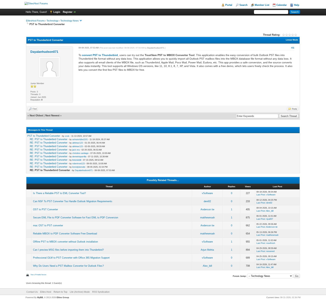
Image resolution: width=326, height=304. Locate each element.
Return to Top (60, 292)
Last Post (260, 194)
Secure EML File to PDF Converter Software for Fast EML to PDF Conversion (75, 217)
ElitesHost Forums (35, 20)
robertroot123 (78, 163)
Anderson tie (207, 209)
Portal (228, 5)
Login (56, 12)
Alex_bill (269, 211)
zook (67, 136)
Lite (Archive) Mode (80, 292)
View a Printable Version (38, 275)
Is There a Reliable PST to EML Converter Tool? (59, 193)
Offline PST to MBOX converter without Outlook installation (65, 241)
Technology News (69, 20)
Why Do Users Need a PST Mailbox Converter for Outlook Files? (68, 265)
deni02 (207, 201)
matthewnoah (207, 217)
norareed (270, 251)
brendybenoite (78, 167)
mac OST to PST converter (48, 225)
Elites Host (45, 292)
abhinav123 (77, 143)
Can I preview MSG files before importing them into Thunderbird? (68, 249)
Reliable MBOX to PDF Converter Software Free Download (65, 233)
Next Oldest (36, 115)
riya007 (269, 219)
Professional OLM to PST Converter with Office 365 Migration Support (71, 257)
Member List (262, 5)
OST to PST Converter (45, 209)
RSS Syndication (101, 292)
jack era (76, 150)
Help (296, 5)
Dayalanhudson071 (44, 51)
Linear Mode (292, 40)
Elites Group (63, 297)
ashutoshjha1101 (80, 139)
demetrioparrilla (79, 156)
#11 (292, 48)
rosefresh (270, 243)
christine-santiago (80, 153)
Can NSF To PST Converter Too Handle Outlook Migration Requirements (72, 201)
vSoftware (207, 193)
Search (243, 5)
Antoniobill (76, 160)
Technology (52, 20)
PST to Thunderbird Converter (43, 135)
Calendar (281, 5)
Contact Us (32, 292)
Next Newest (52, 115)
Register (67, 12)
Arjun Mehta (207, 249)
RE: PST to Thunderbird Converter (48, 139)
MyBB (40, 297)
